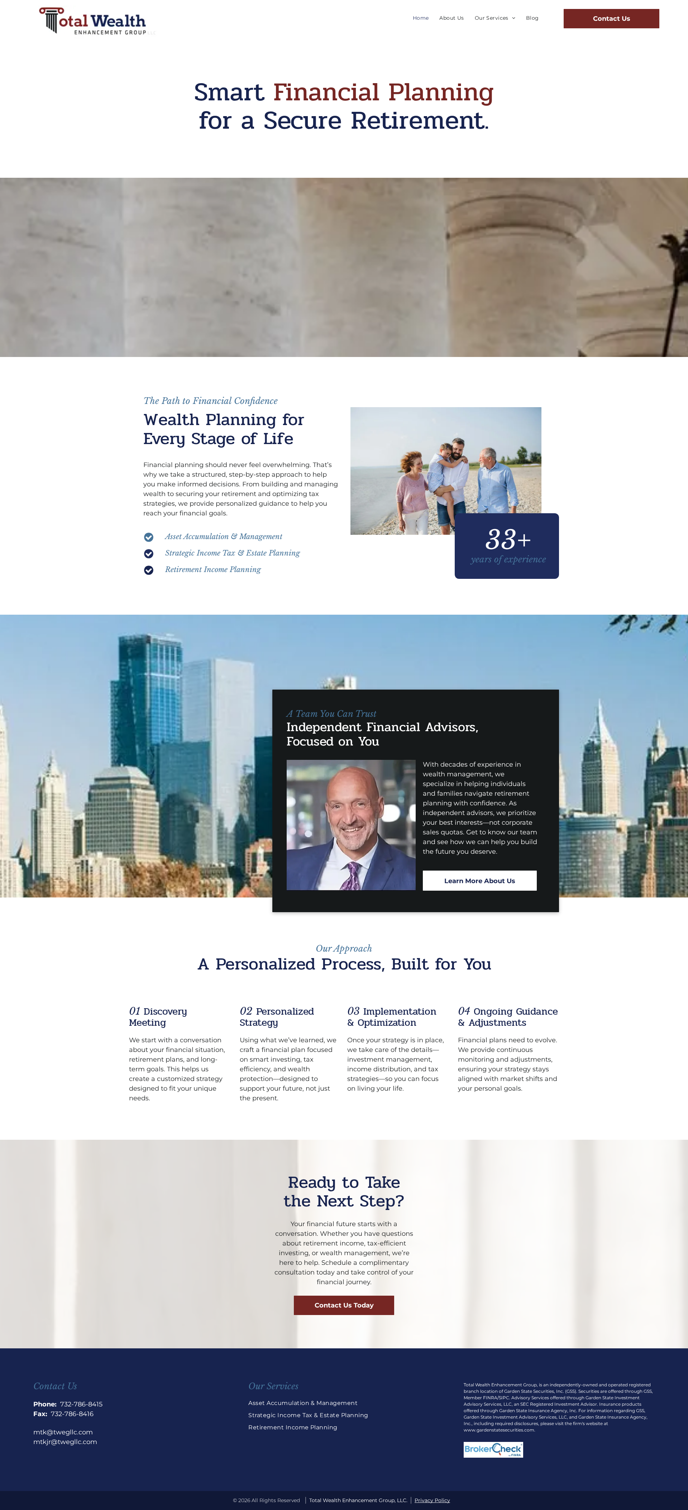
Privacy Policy (432, 1500)
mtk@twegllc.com (63, 1432)
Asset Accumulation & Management (223, 536)
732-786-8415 (81, 1404)
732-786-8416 (72, 1414)
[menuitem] (420, 18)
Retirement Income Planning (213, 569)
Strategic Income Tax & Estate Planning (232, 553)
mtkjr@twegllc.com (65, 1442)
